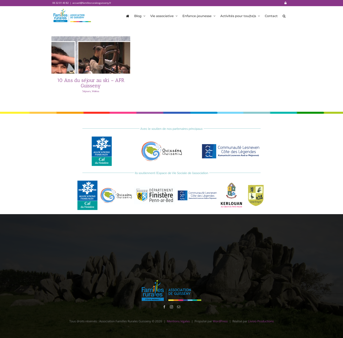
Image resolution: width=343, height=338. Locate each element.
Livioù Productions (261, 321)
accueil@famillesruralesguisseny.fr (91, 3)
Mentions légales (178, 321)
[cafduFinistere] (102, 138)
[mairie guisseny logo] (161, 143)
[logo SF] (256, 186)
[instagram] (171, 306)
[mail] (178, 306)
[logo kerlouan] (232, 184)
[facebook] (164, 306)
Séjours (86, 91)
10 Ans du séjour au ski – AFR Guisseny (90, 83)
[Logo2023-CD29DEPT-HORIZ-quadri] (154, 188)
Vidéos (95, 91)
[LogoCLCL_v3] (231, 145)
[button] (284, 15)
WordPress (220, 321)
